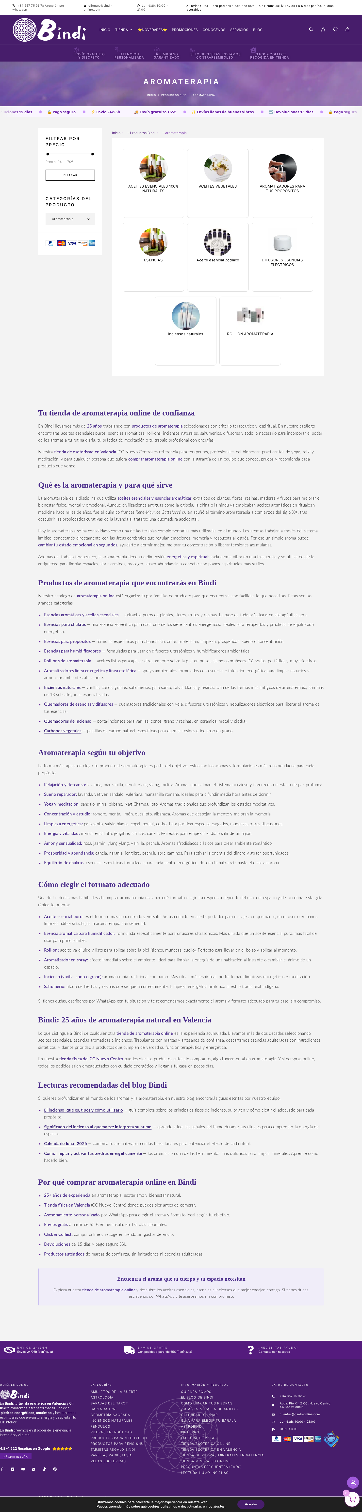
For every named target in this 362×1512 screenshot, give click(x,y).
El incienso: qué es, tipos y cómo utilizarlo (83, 1110)
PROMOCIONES (185, 30)
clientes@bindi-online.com (98, 7)
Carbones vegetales (62, 731)
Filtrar (71, 175)
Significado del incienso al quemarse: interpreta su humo (97, 1127)
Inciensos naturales (62, 687)
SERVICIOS (239, 30)
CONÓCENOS (214, 30)
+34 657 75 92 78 (31, 5)
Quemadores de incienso (67, 721)
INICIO (104, 30)
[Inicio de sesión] (323, 29)
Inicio (151, 95)
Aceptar (251, 1504)
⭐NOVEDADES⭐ (152, 30)
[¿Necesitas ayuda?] (250, 1350)
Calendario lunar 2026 (65, 1144)
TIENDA (121, 30)
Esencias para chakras (65, 624)
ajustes (219, 1506)
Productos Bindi (174, 95)
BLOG (258, 30)
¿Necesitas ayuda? (278, 1347)
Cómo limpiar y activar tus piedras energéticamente (93, 1153)
